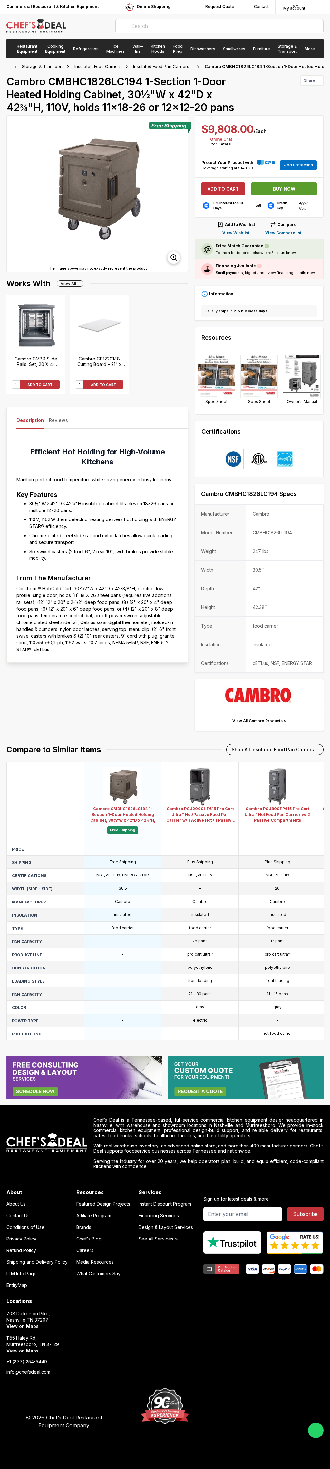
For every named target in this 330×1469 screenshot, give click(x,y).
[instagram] (271, 1418)
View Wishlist (235, 232)
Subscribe (305, 1214)
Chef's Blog (89, 1238)
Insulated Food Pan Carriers (161, 66)
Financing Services (159, 1215)
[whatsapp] (316, 1430)
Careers (84, 1250)
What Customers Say (98, 1273)
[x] (246, 1418)
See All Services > (158, 1238)
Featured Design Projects (103, 1204)
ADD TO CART (40, 384)
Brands (83, 1227)
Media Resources (95, 1262)
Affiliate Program (93, 1215)
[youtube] (233, 1418)
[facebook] (221, 1418)
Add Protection (298, 165)
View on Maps (22, 1326)
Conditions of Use (25, 1227)
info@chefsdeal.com (28, 1372)
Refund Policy (21, 1250)
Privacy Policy (21, 1238)
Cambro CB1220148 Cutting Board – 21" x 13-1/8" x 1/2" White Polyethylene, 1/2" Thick (99, 361)
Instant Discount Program (165, 1204)
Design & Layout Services (166, 1227)
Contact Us (18, 1215)
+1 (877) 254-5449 (26, 1361)
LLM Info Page (21, 1273)
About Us (16, 1204)
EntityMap (16, 1285)
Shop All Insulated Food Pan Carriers (273, 749)
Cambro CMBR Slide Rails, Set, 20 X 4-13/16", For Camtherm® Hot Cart (36, 361)
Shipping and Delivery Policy (37, 1262)
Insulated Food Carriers (97, 66)
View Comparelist (283, 232)
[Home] (9, 66)
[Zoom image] (173, 257)
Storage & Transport (42, 66)
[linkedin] (259, 1418)
